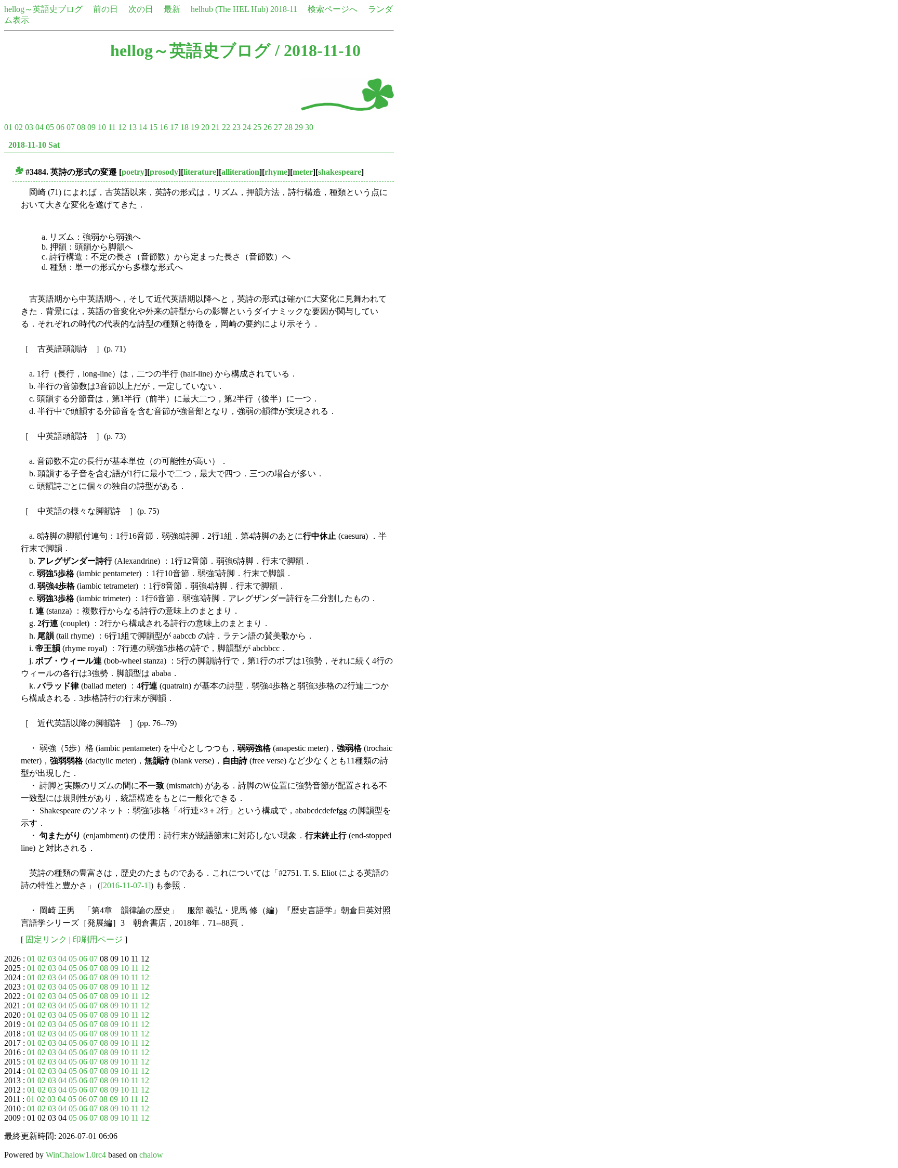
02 (19, 127)
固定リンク (46, 939)
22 (226, 127)
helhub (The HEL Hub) (229, 9)
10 (102, 127)
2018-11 (283, 9)
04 (39, 127)
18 (184, 127)
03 (29, 127)
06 (60, 127)
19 (195, 127)
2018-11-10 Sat (34, 144)
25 (257, 127)
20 (205, 127)
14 (143, 127)
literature (199, 171)
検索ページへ (333, 9)
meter (303, 171)
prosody (164, 171)
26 (267, 127)
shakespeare (339, 171)
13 (132, 127)
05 (50, 127)
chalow (151, 1154)
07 (71, 127)
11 (112, 127)
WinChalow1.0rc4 (76, 1154)
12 (122, 127)
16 (164, 127)
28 (288, 127)
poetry (133, 171)
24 (247, 127)
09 (91, 127)
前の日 (105, 9)
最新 (172, 9)
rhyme (276, 171)
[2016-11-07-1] (125, 885)
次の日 (140, 9)
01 (8, 127)
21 (216, 127)
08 (81, 127)
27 (278, 127)
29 (299, 127)
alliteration (240, 171)
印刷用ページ (98, 939)
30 (309, 127)
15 (153, 127)
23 (236, 127)
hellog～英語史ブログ (43, 9)
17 (174, 127)
